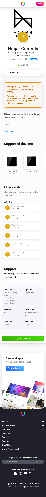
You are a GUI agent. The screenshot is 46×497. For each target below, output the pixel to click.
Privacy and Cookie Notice (15, 487)
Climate (7, 324)
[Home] (23, 3)
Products (5, 422)
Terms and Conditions (32, 487)
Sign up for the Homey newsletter (23, 458)
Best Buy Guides (8, 425)
